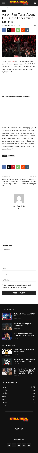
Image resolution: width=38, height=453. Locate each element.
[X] (9, 30)
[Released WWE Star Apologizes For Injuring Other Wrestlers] (7, 361)
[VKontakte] (29, 445)
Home (3, 8)
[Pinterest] (13, 30)
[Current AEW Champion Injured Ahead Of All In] (7, 352)
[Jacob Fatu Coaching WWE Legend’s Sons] (7, 326)
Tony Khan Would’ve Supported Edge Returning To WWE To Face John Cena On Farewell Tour (24, 371)
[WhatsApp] (18, 30)
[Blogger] (9, 445)
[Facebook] (4, 30)
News (9, 8)
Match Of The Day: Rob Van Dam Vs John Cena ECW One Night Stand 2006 (10, 183)
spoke (12, 61)
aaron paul (11, 155)
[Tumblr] (27, 30)
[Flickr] (19, 445)
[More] (32, 30)
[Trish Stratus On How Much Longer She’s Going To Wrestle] (7, 336)
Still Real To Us (8, 25)
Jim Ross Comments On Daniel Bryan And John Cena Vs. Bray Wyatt (27, 182)
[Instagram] (24, 445)
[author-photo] (19, 203)
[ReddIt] (23, 30)
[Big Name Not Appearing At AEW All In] (7, 316)
